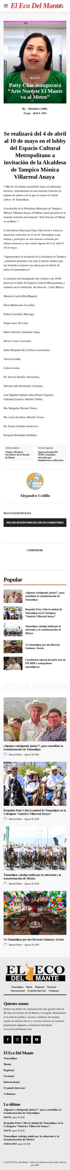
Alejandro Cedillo (37, 108)
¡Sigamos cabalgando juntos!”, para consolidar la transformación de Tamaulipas (44, 596)
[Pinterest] (39, 559)
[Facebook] (22, 559)
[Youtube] (37, 1040)
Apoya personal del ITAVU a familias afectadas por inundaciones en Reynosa (50, 456)
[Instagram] (17, 1040)
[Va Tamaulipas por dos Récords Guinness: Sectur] (13, 646)
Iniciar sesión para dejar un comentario (35, 522)
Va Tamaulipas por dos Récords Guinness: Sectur (34, 939)
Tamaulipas (10, 1144)
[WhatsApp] (47, 559)
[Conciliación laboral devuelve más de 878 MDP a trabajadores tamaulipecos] (13, 663)
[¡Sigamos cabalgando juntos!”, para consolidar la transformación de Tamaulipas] (13, 596)
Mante (35, 78)
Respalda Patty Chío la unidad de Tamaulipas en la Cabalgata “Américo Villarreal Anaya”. (43, 613)
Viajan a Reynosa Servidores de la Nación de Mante (17, 455)
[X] (30, 559)
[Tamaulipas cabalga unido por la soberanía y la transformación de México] (13, 629)
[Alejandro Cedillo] (35, 481)
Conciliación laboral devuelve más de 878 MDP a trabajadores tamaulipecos (45, 663)
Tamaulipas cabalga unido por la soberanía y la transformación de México (43, 630)
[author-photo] (6, 754)
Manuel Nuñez (15, 754)
